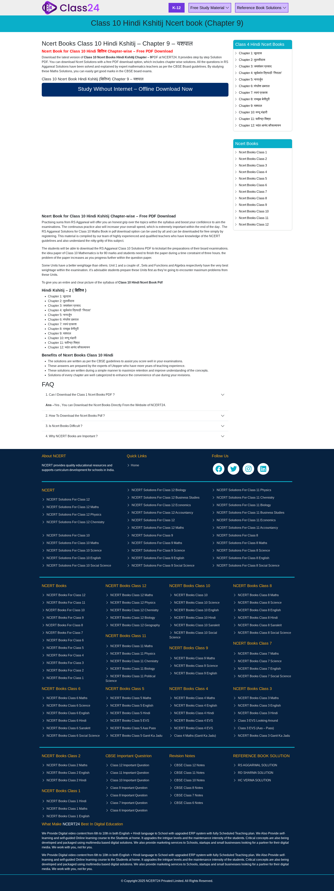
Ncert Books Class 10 (254, 211)
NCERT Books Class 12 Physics (132, 602)
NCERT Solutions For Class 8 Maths (241, 543)
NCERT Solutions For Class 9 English (157, 558)
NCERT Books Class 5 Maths (130, 698)
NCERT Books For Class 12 (65, 595)
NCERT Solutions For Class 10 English (73, 558)
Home (135, 465)
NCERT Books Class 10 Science (196, 602)
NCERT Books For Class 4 (65, 655)
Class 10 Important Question (129, 780)
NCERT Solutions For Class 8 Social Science (247, 565)
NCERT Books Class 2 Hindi (66, 780)
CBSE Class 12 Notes (189, 765)
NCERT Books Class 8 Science (259, 602)
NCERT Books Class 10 (190, 595)
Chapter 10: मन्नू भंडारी (253, 112)
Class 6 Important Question (128, 810)
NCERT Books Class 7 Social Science (264, 676)
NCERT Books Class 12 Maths (131, 595)
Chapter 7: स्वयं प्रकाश (253, 92)
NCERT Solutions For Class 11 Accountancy (247, 527)
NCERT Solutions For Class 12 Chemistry (75, 522)
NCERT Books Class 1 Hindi (66, 801)
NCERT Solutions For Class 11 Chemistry (245, 497)
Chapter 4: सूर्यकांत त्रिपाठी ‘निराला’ (260, 73)
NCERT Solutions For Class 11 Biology (243, 505)
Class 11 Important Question (129, 772)
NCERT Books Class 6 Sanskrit (68, 728)
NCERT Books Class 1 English (67, 816)
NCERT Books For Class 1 (65, 678)
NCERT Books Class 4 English (195, 705)
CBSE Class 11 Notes (188, 772)
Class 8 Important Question (128, 795)
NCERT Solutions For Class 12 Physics (73, 514)
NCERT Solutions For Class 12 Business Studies (165, 497)
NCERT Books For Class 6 (65, 640)
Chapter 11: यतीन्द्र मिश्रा (255, 118)
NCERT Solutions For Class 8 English (242, 558)
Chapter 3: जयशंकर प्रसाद (255, 66)
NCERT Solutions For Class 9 (152, 535)
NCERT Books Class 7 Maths (258, 653)
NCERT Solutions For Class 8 (237, 535)
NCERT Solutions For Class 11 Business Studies (250, 512)
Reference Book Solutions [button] (260, 8)
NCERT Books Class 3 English (259, 705)
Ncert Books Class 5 (253, 178)
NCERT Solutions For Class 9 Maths (156, 543)
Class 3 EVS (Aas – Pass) (255, 728)
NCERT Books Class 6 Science (68, 705)
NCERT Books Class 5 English (131, 705)
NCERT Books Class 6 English (67, 713)
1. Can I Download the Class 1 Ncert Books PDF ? (80, 394)
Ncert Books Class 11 (253, 218)
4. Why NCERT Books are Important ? (72, 436)
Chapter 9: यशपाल (250, 105)
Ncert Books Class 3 (253, 165)
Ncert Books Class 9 (253, 204)
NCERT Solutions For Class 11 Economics (246, 520)
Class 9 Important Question (128, 787)
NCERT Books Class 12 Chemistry (134, 610)
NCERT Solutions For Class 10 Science (74, 550)
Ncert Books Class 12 (254, 224)
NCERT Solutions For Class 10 (68, 535)
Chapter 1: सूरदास (250, 53)
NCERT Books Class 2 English (67, 772)
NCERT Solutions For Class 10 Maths (72, 543)
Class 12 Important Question (129, 765)
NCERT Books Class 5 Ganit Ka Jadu (136, 735)
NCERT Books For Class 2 (65, 670)
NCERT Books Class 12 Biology (132, 617)
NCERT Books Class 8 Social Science (264, 632)
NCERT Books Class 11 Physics (132, 653)
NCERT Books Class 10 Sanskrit (196, 625)
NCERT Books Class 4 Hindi (193, 713)
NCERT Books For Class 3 (65, 662)
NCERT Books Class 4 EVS (193, 720)
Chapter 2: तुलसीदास (252, 59)
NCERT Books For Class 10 (65, 610)
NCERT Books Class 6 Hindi (66, 720)
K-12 (176, 8)
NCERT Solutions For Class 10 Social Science (78, 565)
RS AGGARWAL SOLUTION (257, 765)
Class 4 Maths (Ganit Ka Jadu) (194, 735)
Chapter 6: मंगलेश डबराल (254, 86)
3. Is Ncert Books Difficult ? (64, 426)
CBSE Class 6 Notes (188, 802)
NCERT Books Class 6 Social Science (73, 735)
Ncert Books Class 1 (253, 152)
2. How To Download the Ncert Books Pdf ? (75, 415)
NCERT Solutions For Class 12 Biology (158, 490)
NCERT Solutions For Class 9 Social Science (162, 565)
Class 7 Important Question (128, 802)
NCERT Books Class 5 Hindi (130, 713)
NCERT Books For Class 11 (65, 602)
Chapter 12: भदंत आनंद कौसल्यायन (260, 125)
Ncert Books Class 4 (253, 172)
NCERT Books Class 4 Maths (194, 698)
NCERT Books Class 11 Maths (131, 646)
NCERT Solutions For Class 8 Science (243, 550)
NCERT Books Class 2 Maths (66, 765)
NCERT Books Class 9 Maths (194, 658)
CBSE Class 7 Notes (188, 795)
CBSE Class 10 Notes (189, 780)
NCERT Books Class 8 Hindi (257, 617)
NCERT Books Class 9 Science (195, 665)
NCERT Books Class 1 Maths (66, 808)
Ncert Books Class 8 (253, 198)
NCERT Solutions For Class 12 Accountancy (162, 512)
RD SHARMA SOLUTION (255, 772)
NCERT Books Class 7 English (259, 668)
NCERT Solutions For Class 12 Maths (72, 507)
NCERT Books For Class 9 (65, 617)
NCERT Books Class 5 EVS (129, 720)
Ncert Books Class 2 (253, 158)
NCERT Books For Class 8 (64, 625)
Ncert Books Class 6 (253, 185)
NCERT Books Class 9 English (195, 673)
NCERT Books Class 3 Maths (258, 698)
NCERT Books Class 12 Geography (135, 625)
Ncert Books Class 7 (253, 191)
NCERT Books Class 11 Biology (132, 668)
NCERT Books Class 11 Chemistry (134, 661)
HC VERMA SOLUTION (254, 780)
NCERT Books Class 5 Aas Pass (133, 728)
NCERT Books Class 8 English (259, 610)
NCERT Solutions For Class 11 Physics (243, 490)
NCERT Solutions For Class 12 (68, 499)
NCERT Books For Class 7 (64, 632)
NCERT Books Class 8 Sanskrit (259, 625)
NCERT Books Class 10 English (196, 610)
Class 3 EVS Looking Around (257, 720)
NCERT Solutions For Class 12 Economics (161, 505)
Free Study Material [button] (207, 8)
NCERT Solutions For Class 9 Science (158, 550)
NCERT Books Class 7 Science (259, 661)
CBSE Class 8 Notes (188, 787)
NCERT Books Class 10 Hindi (194, 617)
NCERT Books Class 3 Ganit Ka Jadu (263, 735)
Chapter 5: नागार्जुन (251, 79)
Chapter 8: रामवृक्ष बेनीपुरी (254, 99)
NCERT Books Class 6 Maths (66, 698)
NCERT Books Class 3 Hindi (257, 713)
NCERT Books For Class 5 (65, 647)
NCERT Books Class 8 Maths (258, 595)
